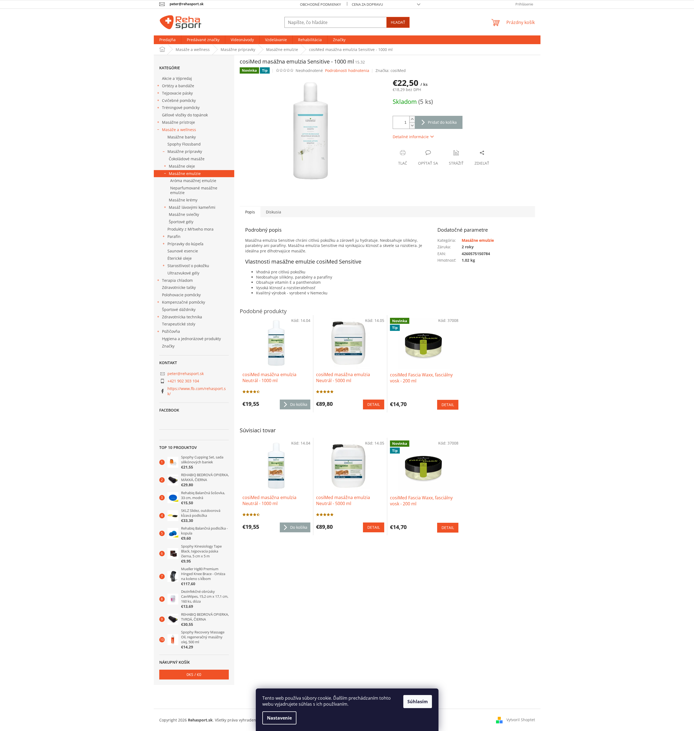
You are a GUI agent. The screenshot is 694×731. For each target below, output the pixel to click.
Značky (168, 346)
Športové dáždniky (179, 309)
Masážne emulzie (185, 173)
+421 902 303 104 (183, 380)
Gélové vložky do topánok (185, 114)
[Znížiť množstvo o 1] (412, 125)
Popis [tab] (250, 212)
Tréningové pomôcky (181, 107)
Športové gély (181, 221)
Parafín (174, 236)
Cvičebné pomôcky (179, 100)
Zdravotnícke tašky (179, 287)
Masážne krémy (183, 200)
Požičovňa (171, 331)
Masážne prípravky (184, 151)
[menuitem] (167, 39)
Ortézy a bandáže (178, 85)
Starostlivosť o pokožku (188, 265)
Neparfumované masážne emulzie (193, 190)
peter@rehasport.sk (185, 373)
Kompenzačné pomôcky (183, 302)
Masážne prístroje (178, 122)
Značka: (390, 70)
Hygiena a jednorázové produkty (191, 338)
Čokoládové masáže (187, 158)
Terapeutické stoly (178, 324)
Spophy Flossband (184, 144)
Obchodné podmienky (320, 4)
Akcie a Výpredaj (177, 78)
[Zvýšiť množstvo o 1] (412, 119)
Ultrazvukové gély (183, 273)
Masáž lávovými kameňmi (192, 207)
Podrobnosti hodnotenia (347, 70)
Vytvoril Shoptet (520, 719)
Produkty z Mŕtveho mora (190, 229)
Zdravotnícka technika (182, 316)
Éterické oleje (179, 258)
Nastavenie (279, 718)
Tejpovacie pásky (177, 93)
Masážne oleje (182, 166)
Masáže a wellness (179, 129)
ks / (194, 674)
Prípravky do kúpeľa (185, 243)
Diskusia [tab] (273, 212)
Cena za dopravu (367, 4)
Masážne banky (181, 137)
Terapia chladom (177, 280)
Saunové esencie (182, 250)
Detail (373, 527)
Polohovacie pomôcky (181, 294)
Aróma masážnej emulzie (193, 180)
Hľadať (398, 22)
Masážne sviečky (184, 214)
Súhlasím (417, 702)
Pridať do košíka (442, 122)
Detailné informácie (411, 136)
